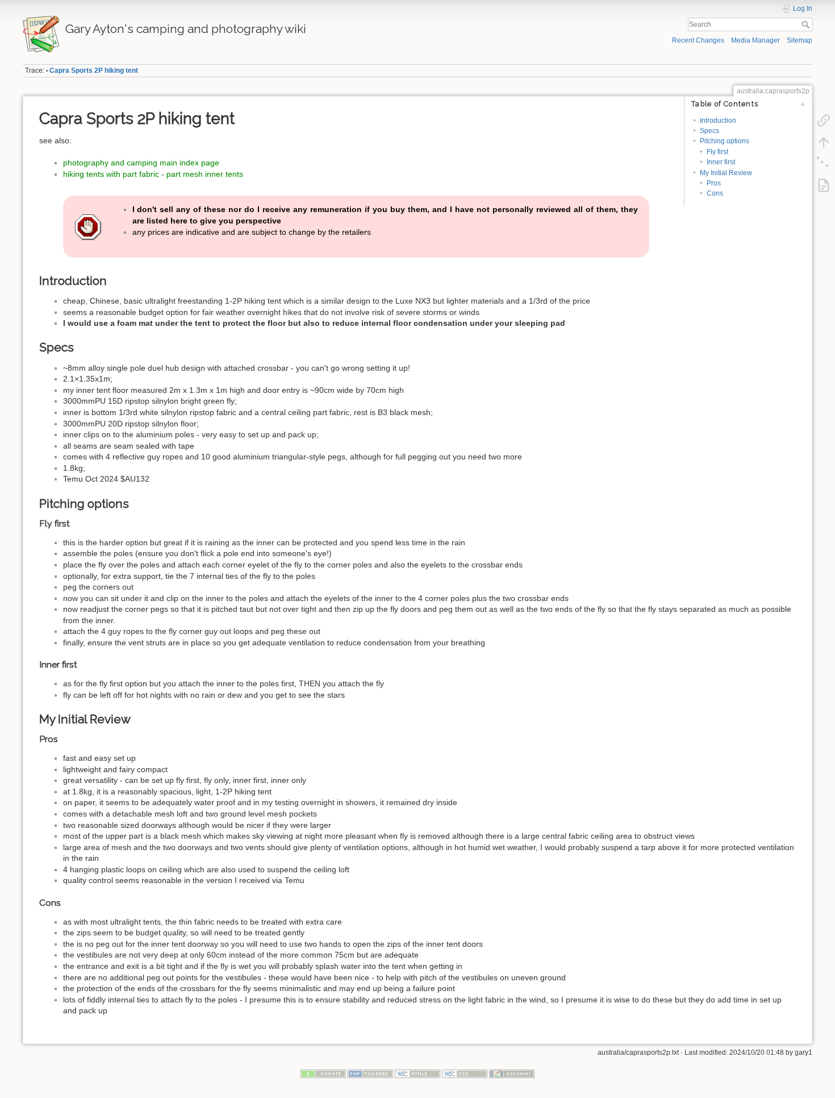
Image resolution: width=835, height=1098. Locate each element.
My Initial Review (726, 173)
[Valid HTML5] (417, 1074)
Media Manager (755, 40)
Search (806, 24)
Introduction (718, 121)
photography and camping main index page (141, 162)
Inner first (721, 162)
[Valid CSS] (464, 1074)
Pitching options (724, 141)
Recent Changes (698, 40)
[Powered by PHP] (370, 1074)
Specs (709, 131)
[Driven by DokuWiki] (512, 1074)
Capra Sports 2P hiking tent (93, 70)
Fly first (717, 152)
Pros (714, 183)
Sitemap (799, 40)
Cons (715, 193)
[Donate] (323, 1074)
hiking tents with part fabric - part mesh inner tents (153, 174)
